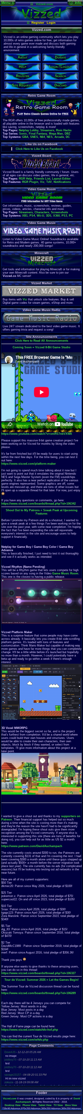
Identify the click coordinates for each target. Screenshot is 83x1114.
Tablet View (45, 1105)
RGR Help (25, 178)
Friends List (42, 178)
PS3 (64, 215)
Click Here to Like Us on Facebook (39, 149)
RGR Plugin (30, 182)
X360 (56, 215)
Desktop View (13, 1105)
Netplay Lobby (29, 130)
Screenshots (59, 212)
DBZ (67, 133)
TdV (49, 182)
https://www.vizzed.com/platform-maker (28, 463)
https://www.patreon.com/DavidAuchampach (31, 846)
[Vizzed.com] (41, 19)
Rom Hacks (63, 130)
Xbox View (71, 1105)
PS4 (32, 215)
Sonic (23, 133)
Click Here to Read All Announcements (41, 340)
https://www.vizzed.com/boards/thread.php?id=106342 (38, 503)
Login (51, 22)
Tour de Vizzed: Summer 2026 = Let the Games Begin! (41, 979)
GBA (25, 137)
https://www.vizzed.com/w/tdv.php (24, 1039)
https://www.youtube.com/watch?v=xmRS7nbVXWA (36, 433)
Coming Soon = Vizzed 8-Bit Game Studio (41, 347)
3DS (48, 215)
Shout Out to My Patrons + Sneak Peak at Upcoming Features (41, 512)
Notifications (62, 182)
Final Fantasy (38, 133)
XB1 (25, 215)
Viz (42, 182)
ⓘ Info (75, 3)
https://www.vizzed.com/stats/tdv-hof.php (29, 1029)
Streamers (47, 130)
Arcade (59, 137)
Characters (42, 212)
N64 (42, 137)
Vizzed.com (44, 4)
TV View (58, 1105)
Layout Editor (61, 178)
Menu (7, 3)
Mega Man (56, 133)
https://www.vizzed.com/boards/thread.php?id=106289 (38, 993)
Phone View (29, 1105)
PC (71, 215)
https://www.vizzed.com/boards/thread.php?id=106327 (38, 973)
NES (50, 137)
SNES (34, 137)
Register (37, 22)
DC (68, 137)
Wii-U (40, 215)
